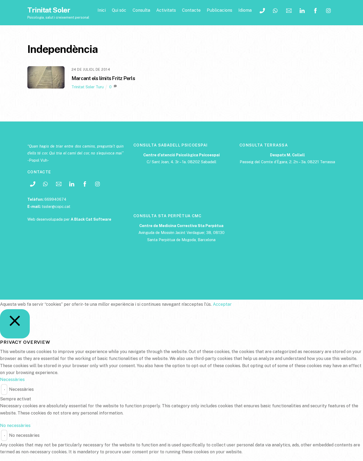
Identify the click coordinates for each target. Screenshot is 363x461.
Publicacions (219, 10)
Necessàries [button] (12, 379)
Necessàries (21, 389)
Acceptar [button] (222, 304)
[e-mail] (289, 9)
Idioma (245, 10)
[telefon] (262, 9)
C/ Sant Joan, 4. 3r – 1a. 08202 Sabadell (181, 162)
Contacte (191, 10)
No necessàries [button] (15, 425)
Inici (102, 10)
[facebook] (315, 9)
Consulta (141, 10)
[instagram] (328, 9)
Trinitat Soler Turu (87, 87)
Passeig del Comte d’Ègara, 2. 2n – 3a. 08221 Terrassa (287, 162)
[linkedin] (302, 9)
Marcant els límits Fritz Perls (103, 78)
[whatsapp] (275, 9)
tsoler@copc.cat (56, 206)
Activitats (166, 10)
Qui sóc (119, 10)
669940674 (55, 199)
